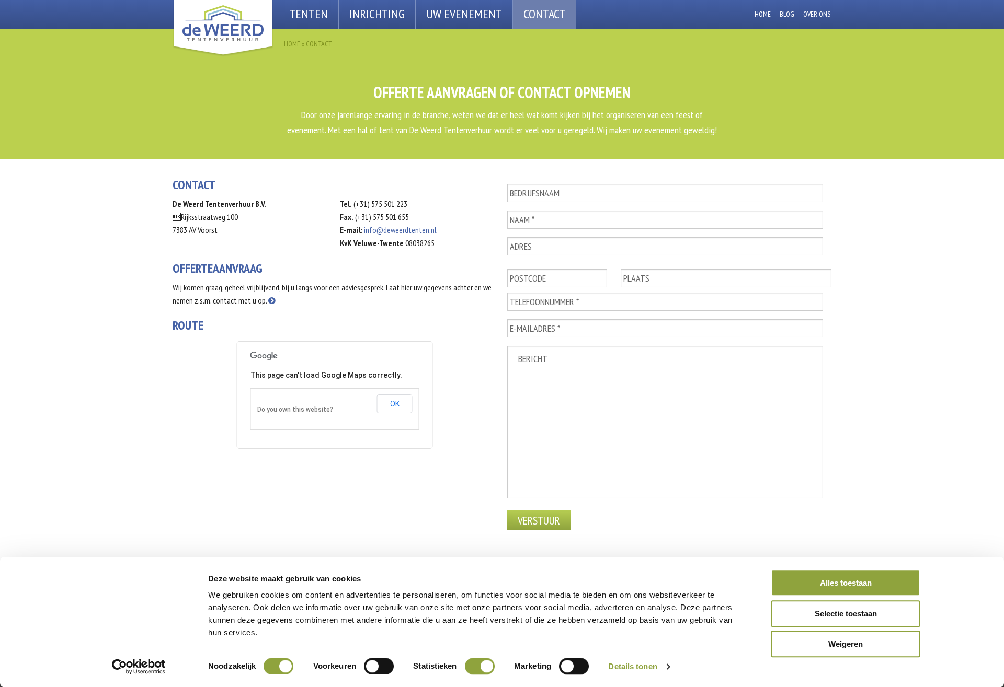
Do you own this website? (295, 409)
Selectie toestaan (846, 613)
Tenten (308, 14)
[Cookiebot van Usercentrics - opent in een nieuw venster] (139, 666)
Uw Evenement (464, 14)
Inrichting (377, 14)
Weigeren (845, 643)
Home (763, 14)
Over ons (816, 14)
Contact (544, 14)
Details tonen (632, 666)
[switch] (379, 666)
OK (395, 404)
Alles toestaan (846, 582)
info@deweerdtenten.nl (400, 230)
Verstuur (539, 520)
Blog (787, 14)
